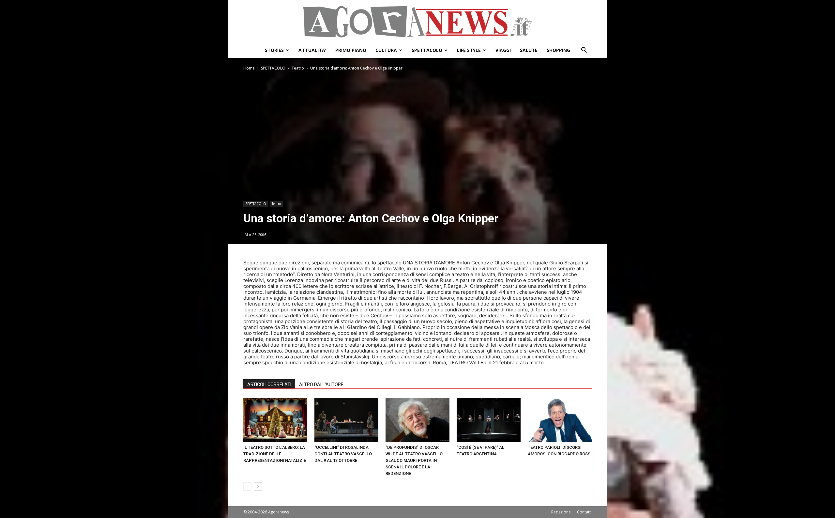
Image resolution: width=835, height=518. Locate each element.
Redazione (561, 512)
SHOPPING (558, 50)
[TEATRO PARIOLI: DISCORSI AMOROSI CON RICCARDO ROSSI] (560, 420)
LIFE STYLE (469, 50)
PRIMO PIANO (350, 50)
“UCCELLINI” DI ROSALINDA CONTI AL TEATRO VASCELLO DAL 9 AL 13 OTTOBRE (343, 454)
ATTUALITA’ (312, 50)
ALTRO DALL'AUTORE (321, 384)
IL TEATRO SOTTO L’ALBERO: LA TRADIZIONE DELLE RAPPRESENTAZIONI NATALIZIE (274, 454)
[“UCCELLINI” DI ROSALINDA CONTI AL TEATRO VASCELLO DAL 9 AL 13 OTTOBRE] (346, 420)
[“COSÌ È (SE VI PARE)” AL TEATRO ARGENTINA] (489, 420)
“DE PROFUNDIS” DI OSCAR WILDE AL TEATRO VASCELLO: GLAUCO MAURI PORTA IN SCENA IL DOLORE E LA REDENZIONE (415, 460)
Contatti (584, 512)
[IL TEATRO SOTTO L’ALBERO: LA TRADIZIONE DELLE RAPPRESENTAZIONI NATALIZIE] (275, 420)
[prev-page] (247, 486)
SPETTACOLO (427, 50)
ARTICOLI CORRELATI (269, 384)
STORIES (274, 50)
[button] (584, 51)
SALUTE (529, 50)
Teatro (298, 68)
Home (249, 68)
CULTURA (386, 50)
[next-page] (258, 486)
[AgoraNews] (417, 22)
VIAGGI (503, 50)
